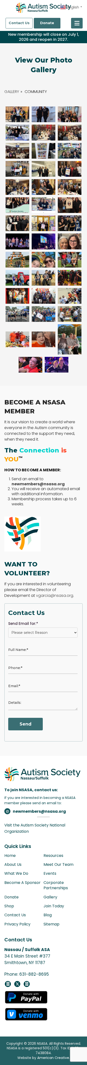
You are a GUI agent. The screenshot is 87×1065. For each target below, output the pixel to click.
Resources (53, 855)
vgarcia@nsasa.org (54, 595)
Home (10, 855)
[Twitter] (17, 984)
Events (50, 873)
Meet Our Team (58, 864)
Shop (9, 906)
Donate (47, 23)
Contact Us (19, 23)
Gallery (11, 91)
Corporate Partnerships (56, 885)
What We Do (16, 873)
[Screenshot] (17, 132)
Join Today (54, 906)
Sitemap (51, 924)
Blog (48, 915)
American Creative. (53, 1057)
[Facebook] (8, 984)
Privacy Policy (17, 924)
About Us (13, 864)
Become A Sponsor (22, 882)
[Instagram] (27, 984)
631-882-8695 (34, 974)
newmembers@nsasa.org (40, 811)
